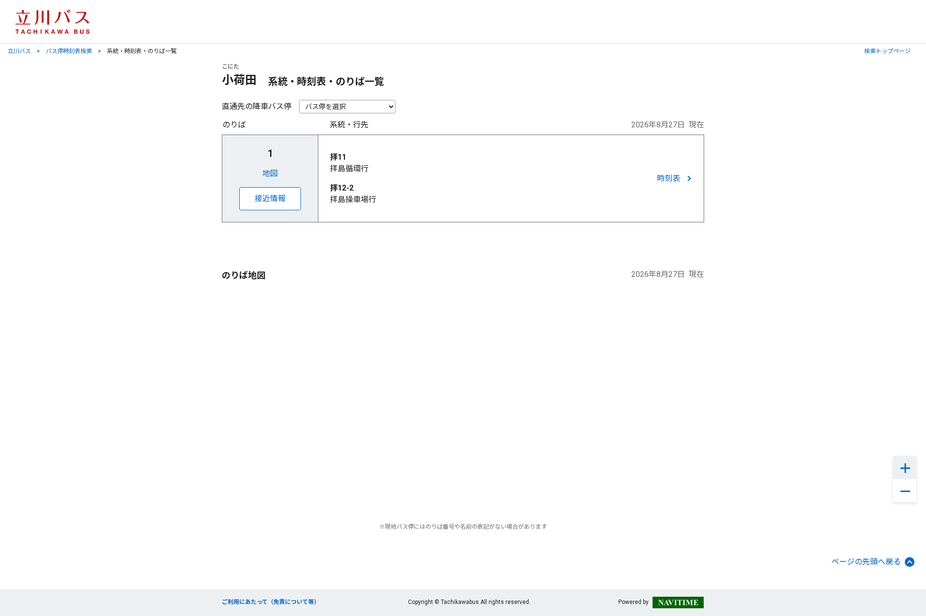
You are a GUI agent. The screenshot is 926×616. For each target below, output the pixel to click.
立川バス (19, 51)
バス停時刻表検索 (69, 51)
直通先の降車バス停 (256, 106)
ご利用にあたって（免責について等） (271, 602)
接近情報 (270, 198)
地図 (270, 173)
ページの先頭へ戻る (866, 561)
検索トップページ (887, 51)
